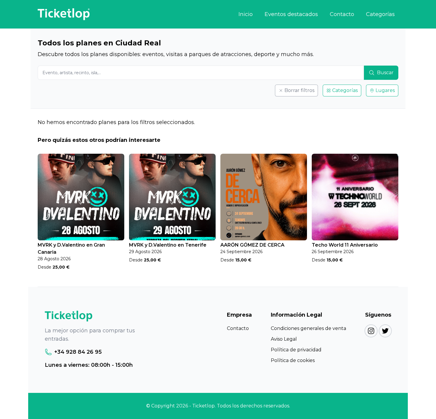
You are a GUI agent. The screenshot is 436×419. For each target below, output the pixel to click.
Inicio (245, 14)
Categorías (380, 14)
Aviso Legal (284, 339)
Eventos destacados (291, 14)
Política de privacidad (296, 350)
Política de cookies (293, 360)
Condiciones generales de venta (308, 328)
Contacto (342, 14)
